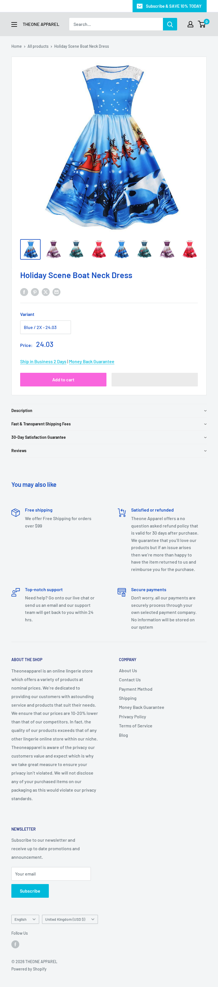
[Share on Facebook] (24, 291)
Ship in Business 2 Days (43, 361)
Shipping (128, 698)
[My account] (190, 24)
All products (38, 46)
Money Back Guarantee (91, 361)
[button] (155, 379)
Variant (27, 314)
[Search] (170, 24)
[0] (202, 24)
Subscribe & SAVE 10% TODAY (174, 6)
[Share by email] (56, 291)
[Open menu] (14, 24)
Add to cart (63, 379)
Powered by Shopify (29, 969)
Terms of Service (135, 725)
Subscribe (30, 890)
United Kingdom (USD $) (65, 919)
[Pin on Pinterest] (35, 291)
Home (16, 46)
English (20, 919)
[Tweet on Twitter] (46, 291)
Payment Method (135, 689)
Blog (123, 735)
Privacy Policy (132, 716)
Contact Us (130, 679)
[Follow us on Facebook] (15, 944)
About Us (128, 670)
